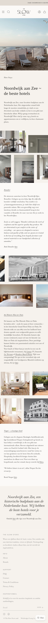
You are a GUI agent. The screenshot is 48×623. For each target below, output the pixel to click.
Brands (5, 562)
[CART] (44, 12)
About (5, 558)
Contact (6, 578)
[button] (8, 12)
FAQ (5, 574)
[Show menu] (3, 12)
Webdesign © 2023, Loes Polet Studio (33, 618)
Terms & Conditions (10, 582)
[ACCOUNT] (39, 12)
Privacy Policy (8, 586)
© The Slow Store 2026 (10, 618)
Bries (41, 462)
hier (16, 362)
